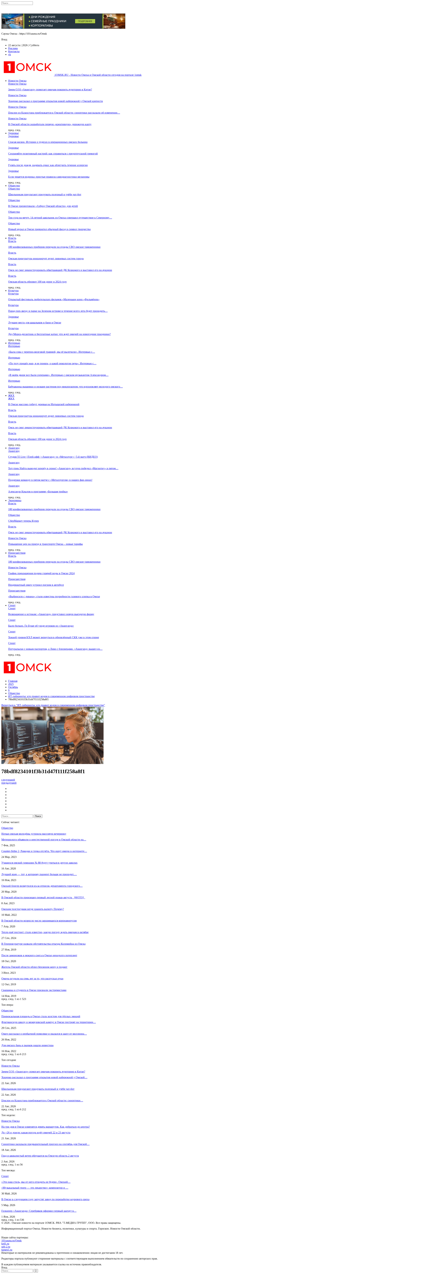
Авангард (13, 447)
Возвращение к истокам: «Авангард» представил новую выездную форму (51, 614)
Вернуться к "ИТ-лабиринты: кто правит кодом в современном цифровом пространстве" (53, 705)
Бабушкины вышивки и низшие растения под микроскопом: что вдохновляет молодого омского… (65, 386)
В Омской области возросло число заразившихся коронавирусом (39, 920)
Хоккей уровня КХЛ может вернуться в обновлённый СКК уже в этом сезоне (53, 637)
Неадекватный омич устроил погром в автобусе (36, 584)
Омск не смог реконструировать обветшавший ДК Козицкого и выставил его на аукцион (60, 270)
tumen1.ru (6, 1249)
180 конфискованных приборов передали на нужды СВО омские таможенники (54, 246)
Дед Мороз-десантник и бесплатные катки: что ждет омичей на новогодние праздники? (59, 334)
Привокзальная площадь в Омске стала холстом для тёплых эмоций (40, 1016)
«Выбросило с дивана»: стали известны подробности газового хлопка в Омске (54, 596)
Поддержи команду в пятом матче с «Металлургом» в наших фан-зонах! (50, 479)
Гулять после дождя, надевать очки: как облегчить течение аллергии (48, 165)
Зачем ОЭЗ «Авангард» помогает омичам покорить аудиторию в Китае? (50, 89)
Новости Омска (17, 80)
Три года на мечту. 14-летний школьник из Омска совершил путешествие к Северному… (60, 217)
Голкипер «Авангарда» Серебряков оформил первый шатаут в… (38, 1210)
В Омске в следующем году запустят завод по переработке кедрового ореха (45, 1199)
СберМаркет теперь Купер (23, 520)
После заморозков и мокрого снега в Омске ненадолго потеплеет (39, 955)
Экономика (14, 500)
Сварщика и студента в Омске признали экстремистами (33, 990)
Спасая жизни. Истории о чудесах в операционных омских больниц (48, 142)
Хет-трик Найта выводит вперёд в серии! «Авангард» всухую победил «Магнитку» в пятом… (63, 468)
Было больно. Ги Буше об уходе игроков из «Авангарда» (41, 625)
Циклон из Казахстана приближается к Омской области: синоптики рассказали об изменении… (64, 112)
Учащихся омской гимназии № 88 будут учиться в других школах (39, 862)
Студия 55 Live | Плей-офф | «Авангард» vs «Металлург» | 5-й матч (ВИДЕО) (53, 456)
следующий (8, 779)
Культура (13, 290)
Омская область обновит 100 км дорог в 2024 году (37, 281)
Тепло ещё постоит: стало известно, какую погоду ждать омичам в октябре (45, 932)
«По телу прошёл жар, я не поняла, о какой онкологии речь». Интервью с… (52, 363)
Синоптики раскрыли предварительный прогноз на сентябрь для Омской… (45, 1144)
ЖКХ (11, 395)
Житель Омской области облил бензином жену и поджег (34, 967)
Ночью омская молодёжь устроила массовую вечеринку (33, 833)
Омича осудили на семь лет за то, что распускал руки (32, 978)
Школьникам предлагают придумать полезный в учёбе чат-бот (44, 194)
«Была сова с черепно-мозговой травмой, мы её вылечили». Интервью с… (51, 351)
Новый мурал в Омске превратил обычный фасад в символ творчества (49, 229)
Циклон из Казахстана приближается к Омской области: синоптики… (42, 1100)
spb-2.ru (5, 1246)
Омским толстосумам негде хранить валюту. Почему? (32, 909)
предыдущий (9, 782)
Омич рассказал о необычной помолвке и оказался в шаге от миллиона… (44, 1033)
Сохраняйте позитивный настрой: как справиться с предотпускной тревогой (53, 153)
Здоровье (13, 133)
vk (9, 54)
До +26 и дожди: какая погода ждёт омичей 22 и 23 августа (35, 1132)
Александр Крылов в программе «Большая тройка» (38, 491)
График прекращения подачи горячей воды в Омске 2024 (41, 573)
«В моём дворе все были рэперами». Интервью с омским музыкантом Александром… (58, 375)
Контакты (14, 51)
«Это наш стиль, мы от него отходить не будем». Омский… (36, 1181)
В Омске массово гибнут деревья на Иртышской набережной (43, 404)
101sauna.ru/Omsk (11, 1240)
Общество (14, 185)
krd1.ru (5, 1243)
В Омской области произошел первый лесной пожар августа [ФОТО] (43, 897)
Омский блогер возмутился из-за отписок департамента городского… (42, 885)
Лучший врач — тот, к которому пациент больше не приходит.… (39, 874)
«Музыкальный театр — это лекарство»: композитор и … (34, 1187)
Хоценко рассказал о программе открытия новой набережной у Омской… (44, 1077)
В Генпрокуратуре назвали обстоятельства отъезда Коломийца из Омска (43, 943)
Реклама (13, 48)
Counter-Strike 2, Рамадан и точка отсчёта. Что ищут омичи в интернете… (44, 851)
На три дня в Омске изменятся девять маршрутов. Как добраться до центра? (45, 1126)
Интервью (14, 343)
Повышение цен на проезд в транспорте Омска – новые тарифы (45, 544)
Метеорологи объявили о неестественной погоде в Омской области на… (43, 839)
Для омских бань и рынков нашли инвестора (27, 1045)
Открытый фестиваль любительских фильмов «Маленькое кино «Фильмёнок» (53, 299)
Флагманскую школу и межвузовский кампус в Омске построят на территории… (48, 1022)
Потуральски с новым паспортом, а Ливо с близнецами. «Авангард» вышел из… (55, 648)
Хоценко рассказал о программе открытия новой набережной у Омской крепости (55, 101)
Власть (12, 238)
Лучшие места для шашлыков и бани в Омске (34, 322)
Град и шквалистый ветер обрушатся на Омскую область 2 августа (40, 1155)
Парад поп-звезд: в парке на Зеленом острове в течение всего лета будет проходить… (58, 311)
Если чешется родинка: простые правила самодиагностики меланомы (48, 176)
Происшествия (16, 552)
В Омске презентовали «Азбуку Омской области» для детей (43, 206)
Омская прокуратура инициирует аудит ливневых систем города (46, 258)
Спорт (11, 605)
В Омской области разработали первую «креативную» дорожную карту (49, 124)
